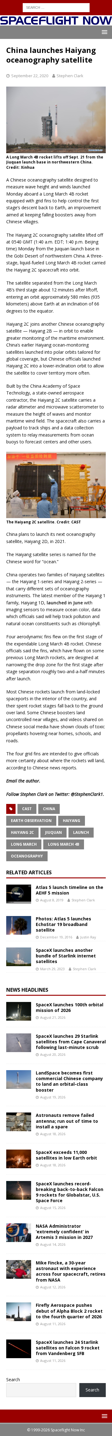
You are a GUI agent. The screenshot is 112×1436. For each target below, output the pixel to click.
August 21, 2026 (52, 1017)
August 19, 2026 (52, 1097)
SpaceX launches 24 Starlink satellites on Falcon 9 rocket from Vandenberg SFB (68, 1347)
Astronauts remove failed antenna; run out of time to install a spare (67, 1120)
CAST (27, 808)
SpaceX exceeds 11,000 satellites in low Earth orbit (66, 1155)
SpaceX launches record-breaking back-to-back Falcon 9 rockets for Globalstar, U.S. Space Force (69, 1192)
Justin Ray (88, 937)
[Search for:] (56, 7)
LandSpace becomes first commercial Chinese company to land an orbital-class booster (69, 1081)
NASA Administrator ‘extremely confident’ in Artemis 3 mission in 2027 (64, 1231)
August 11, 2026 (52, 1323)
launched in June (65, 603)
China (49, 808)
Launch (81, 832)
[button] (103, 32)
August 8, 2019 (51, 900)
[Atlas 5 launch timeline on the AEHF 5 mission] (18, 894)
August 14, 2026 (52, 1244)
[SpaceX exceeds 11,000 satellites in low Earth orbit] (18, 1159)
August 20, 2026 (52, 1054)
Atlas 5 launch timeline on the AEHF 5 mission (69, 890)
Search (13, 1379)
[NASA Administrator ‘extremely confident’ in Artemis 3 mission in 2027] (18, 1232)
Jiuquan (53, 832)
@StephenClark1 (87, 794)
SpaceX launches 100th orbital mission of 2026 (69, 1007)
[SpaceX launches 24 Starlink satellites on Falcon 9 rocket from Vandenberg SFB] (18, 1348)
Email (11, 781)
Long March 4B (63, 844)
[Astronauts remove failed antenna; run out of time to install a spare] (18, 1121)
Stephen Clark (70, 75)
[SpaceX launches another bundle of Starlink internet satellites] (18, 956)
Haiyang (71, 820)
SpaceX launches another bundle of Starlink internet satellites (66, 955)
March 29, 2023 (52, 968)
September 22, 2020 (29, 75)
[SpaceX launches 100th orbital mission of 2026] (18, 1011)
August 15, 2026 (52, 1207)
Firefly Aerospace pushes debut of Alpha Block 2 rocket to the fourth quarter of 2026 (69, 1310)
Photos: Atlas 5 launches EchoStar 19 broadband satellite (63, 924)
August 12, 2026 (52, 1287)
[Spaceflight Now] (56, 22)
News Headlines (27, 989)
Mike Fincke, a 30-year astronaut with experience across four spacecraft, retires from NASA (70, 1271)
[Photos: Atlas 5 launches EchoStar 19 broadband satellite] (18, 925)
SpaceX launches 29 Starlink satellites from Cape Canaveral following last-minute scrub (71, 1041)
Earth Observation (31, 820)
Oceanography (27, 856)
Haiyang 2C (22, 832)
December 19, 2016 (56, 937)
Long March (24, 844)
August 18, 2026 (52, 1133)
